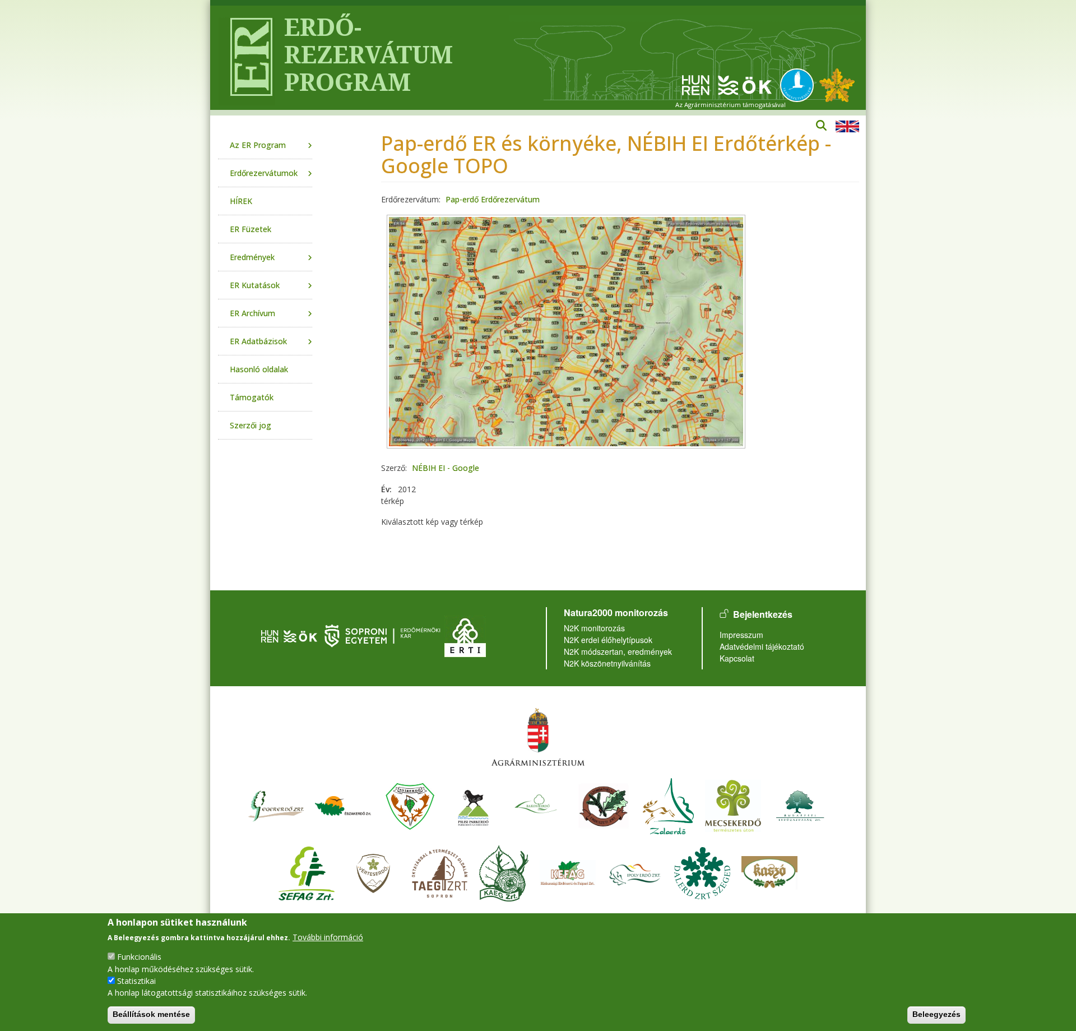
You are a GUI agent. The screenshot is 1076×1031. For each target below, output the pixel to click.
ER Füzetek (250, 229)
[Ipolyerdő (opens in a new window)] (635, 872)
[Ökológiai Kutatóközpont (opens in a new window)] (727, 84)
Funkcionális (139, 956)
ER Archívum (252, 313)
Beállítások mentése (151, 1014)
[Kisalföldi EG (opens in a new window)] (503, 872)
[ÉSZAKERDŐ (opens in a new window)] (343, 805)
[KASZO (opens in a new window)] (769, 872)
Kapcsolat (737, 658)
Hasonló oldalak (259, 369)
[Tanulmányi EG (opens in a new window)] (440, 872)
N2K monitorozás (594, 628)
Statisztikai (136, 980)
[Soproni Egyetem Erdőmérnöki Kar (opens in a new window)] (383, 634)
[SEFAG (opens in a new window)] (307, 872)
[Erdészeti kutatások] (837, 84)
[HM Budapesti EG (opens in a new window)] (800, 805)
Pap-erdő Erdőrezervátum (493, 199)
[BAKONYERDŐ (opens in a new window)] (536, 805)
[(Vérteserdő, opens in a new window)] (373, 872)
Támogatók (251, 397)
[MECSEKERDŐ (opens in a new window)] (733, 805)
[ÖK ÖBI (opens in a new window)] (289, 634)
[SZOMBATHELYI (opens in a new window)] (604, 805)
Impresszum (741, 634)
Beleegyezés (936, 1014)
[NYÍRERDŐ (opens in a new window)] (410, 805)
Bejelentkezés (762, 614)
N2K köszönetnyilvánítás (607, 663)
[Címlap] (247, 58)
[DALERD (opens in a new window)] (702, 872)
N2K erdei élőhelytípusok (608, 639)
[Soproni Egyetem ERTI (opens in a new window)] (465, 634)
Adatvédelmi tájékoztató (762, 646)
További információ (328, 937)
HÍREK (241, 201)
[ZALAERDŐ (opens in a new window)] (668, 805)
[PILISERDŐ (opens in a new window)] (473, 805)
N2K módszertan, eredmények (618, 651)
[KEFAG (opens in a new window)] (568, 872)
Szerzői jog (250, 425)
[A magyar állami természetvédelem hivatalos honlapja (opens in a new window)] (799, 84)
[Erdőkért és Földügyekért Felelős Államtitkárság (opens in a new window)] (538, 736)
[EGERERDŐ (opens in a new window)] (276, 805)
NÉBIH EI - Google (445, 468)
